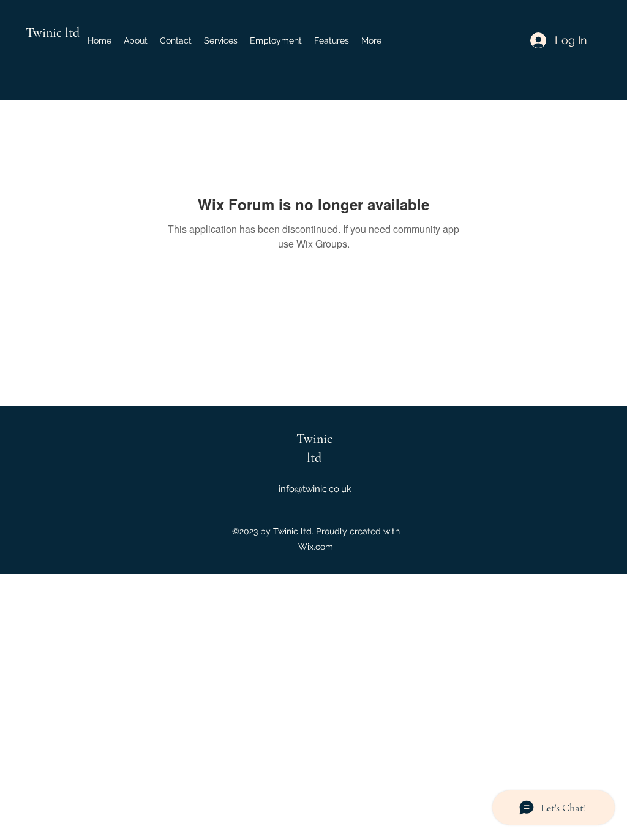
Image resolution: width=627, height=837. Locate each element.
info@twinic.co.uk (315, 488)
